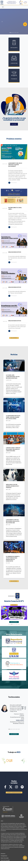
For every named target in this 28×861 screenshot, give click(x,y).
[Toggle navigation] (3, 7)
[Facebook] (5, 782)
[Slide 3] (15, 31)
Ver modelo (5, 29)
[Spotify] (22, 782)
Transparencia (4, 850)
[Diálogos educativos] (14, 239)
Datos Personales (5, 852)
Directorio (3, 848)
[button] (2, 604)
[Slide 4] (17, 31)
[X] (10, 782)
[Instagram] (16, 782)
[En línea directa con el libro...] (14, 195)
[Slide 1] (10, 31)
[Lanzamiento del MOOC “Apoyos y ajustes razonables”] (14, 150)
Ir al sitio (14, 122)
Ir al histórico (14, 336)
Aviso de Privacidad (5, 854)
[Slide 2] (13, 31)
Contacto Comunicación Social (14, 786)
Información (13, 181)
